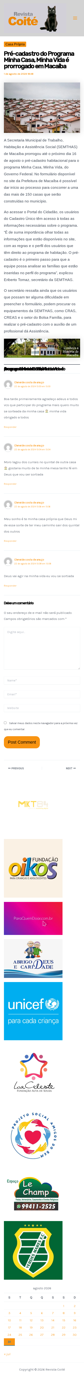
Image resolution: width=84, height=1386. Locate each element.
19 (31, 1327)
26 (31, 1335)
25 (20, 1335)
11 (20, 1320)
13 (42, 1320)
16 (74, 1320)
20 (42, 1327)
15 (63, 1320)
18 (20, 1327)
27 (42, 1335)
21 (52, 1327)
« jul (7, 1354)
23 (75, 1327)
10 (9, 1320)
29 (63, 1335)
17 (9, 1327)
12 (31, 1320)
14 (52, 1320)
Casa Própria (15, 44)
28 (53, 1335)
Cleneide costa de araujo (29, 445)
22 (63, 1327)
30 (75, 1335)
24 (9, 1335)
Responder (10, 426)
